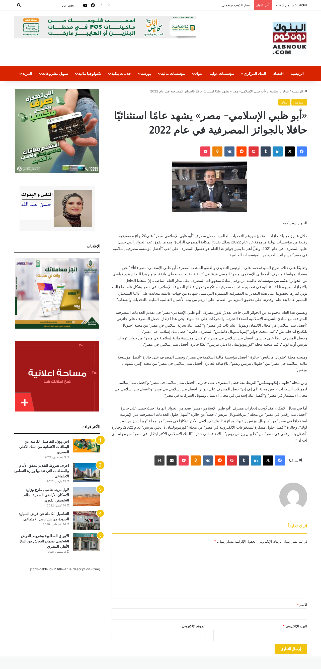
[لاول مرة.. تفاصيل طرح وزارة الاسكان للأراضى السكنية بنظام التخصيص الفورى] (86, 496)
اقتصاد (278, 73)
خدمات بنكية (121, 73)
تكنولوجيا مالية (89, 73)
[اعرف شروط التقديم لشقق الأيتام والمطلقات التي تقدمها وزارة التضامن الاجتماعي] (86, 472)
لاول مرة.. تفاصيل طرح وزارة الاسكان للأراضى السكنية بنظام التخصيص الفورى (46, 494)
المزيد (27, 73)
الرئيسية (297, 73)
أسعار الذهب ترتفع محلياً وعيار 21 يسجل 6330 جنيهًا (215, 5)
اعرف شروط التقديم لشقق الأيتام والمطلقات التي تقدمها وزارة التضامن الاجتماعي (41, 470)
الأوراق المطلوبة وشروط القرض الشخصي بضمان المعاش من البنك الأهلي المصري (44, 541)
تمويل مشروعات (55, 73)
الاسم (302, 605)
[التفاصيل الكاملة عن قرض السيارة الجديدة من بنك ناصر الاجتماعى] (86, 520)
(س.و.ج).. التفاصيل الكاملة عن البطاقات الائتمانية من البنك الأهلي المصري (44, 446)
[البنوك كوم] (289, 38)
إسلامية (274, 91)
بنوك (198, 73)
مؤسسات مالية (173, 73)
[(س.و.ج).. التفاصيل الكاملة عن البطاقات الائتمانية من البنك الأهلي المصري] (86, 445)
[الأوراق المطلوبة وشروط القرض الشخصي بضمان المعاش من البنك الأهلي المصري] (86, 542)
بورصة (146, 73)
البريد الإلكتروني (295, 626)
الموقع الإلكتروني (193, 626)
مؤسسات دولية (222, 73)
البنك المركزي (255, 73)
